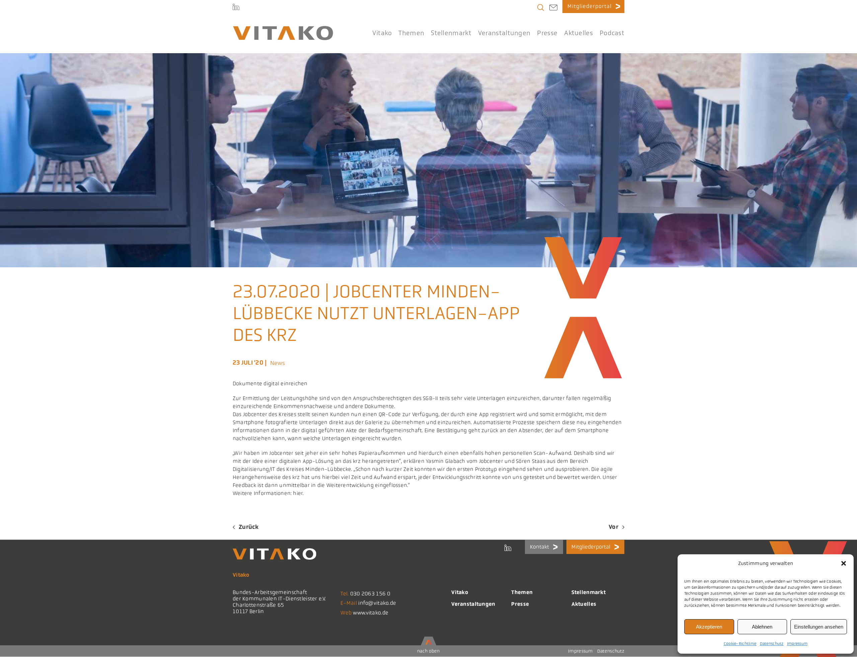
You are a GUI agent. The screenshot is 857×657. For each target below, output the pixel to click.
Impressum (797, 643)
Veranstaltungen (473, 604)
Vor (613, 527)
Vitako (459, 592)
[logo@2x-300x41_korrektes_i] (283, 28)
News (277, 363)
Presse (520, 604)
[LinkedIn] (236, 6)
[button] (843, 563)
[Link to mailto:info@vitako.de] (553, 8)
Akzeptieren (709, 627)
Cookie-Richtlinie (740, 643)
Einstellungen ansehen (818, 627)
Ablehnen (762, 627)
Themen (522, 592)
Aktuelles (584, 604)
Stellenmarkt (588, 592)
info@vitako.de (377, 603)
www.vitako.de (370, 612)
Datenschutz (772, 643)
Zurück (249, 527)
